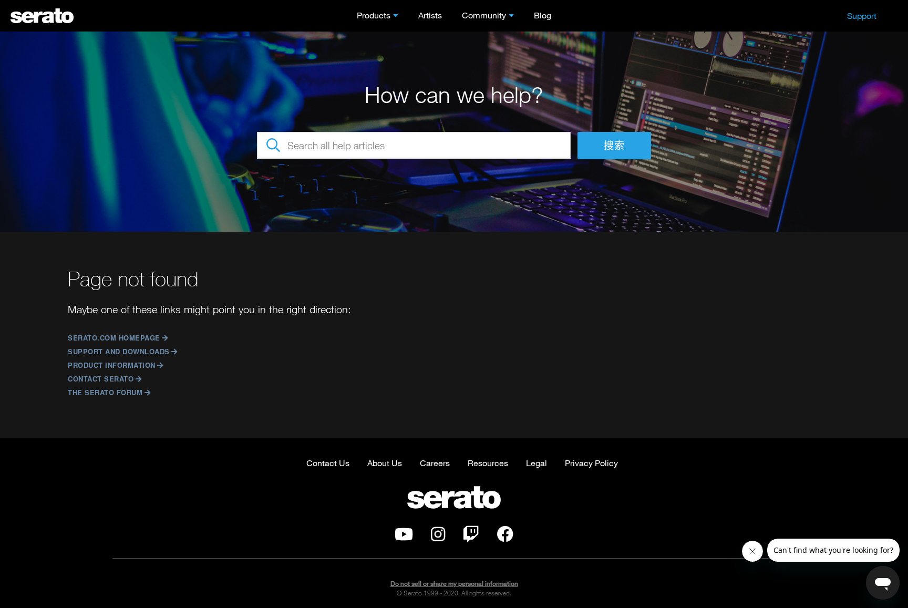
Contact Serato (100, 379)
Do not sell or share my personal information (454, 584)
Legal (536, 463)
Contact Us (327, 463)
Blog (542, 15)
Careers (435, 463)
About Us (384, 463)
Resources (488, 463)
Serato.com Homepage (114, 338)
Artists (430, 15)
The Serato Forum (105, 392)
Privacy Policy (591, 463)
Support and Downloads (119, 351)
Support (861, 15)
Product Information (112, 365)
